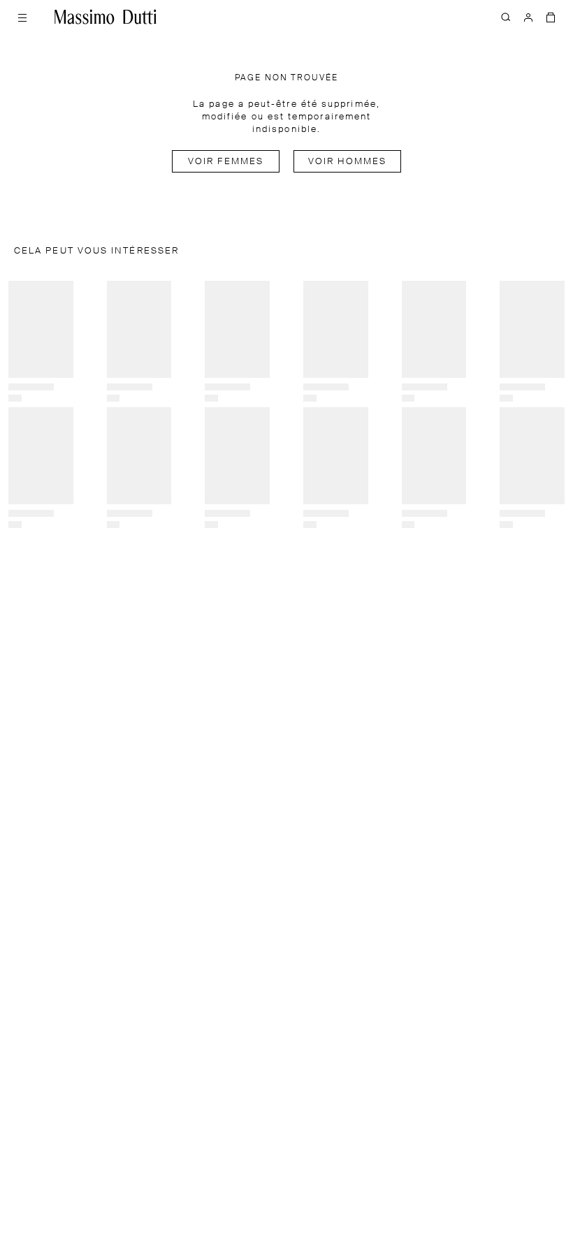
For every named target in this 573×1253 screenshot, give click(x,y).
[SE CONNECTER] (528, 16)
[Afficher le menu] (22, 16)
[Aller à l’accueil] (105, 16)
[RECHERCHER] (506, 16)
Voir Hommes (347, 161)
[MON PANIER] (550, 16)
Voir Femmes (225, 161)
